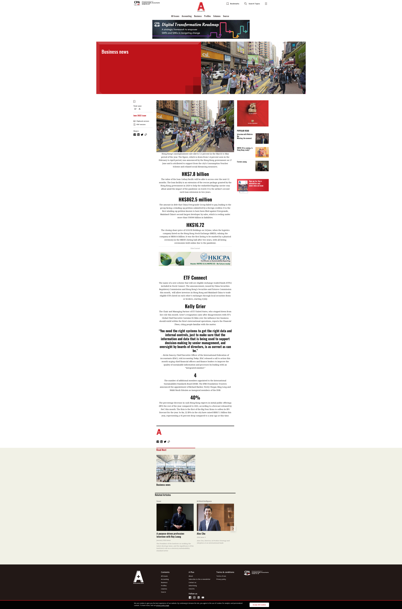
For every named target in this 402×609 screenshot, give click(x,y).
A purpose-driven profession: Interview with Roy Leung (170, 535)
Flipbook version (143, 121)
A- (140, 109)
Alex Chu (201, 533)
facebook (135, 134)
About (191, 576)
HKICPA (191, 589)
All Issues (175, 16)
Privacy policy (221, 579)
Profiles (207, 16)
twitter (142, 134)
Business (198, 16)
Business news (163, 484)
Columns (217, 16)
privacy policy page (162, 605)
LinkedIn (138, 134)
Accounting (187, 16)
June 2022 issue (139, 115)
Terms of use (221, 576)
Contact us (192, 582)
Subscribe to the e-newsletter (199, 579)
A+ (135, 109)
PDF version (141, 124)
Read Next (161, 450)
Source (226, 16)
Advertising (193, 585)
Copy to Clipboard (146, 134)
